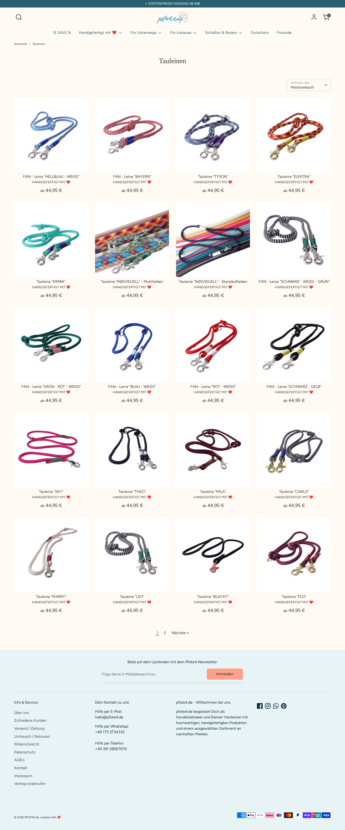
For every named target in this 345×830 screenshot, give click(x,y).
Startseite (20, 44)
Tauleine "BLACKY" (213, 596)
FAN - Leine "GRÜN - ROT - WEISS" (51, 386)
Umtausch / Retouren (32, 736)
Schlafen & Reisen (221, 32)
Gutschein (260, 32)
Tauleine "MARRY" (51, 596)
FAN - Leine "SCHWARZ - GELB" (294, 386)
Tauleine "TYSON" (213, 176)
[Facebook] (260, 706)
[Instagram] (268, 706)
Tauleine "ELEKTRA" (294, 176)
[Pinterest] (284, 706)
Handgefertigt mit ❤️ (98, 32)
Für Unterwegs (143, 32)
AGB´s (19, 760)
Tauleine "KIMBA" (51, 281)
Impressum (23, 776)
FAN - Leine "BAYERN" (132, 176)
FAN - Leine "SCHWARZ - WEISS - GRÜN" (294, 281)
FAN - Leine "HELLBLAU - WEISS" (51, 176)
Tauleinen (39, 44)
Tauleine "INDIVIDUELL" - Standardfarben (213, 281)
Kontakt (20, 768)
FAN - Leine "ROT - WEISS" (213, 386)
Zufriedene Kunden (30, 720)
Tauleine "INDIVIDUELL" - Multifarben (132, 281)
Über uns (21, 712)
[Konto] (314, 17)
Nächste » (180, 633)
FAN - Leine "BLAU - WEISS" (132, 386)
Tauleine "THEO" (132, 491)
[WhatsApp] (276, 706)
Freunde (284, 32)
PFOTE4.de (32, 817)
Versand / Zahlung (29, 728)
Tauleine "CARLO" (294, 491)
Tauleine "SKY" (51, 491)
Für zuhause (181, 32)
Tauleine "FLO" (294, 596)
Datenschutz (24, 752)
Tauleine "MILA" (213, 491)
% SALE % (62, 32)
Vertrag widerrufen (30, 783)
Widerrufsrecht (26, 744)
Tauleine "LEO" (132, 596)
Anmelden (225, 674)
